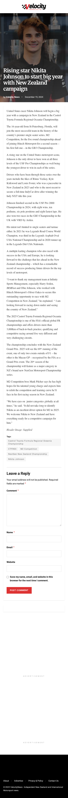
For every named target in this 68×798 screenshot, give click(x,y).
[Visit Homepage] (34, 6)
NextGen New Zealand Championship (27, 454)
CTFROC (12, 448)
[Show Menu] (4, 6)
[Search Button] (63, 6)
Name (11, 532)
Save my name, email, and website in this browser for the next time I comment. (31, 578)
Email (11, 547)
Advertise (18, 780)
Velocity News (13, 97)
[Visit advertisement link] (34, 645)
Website (11, 562)
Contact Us (53, 780)
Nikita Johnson (16, 459)
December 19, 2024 (34, 97)
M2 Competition (28, 448)
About (6, 780)
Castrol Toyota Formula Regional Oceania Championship (30, 442)
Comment (13, 490)
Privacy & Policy (35, 780)
